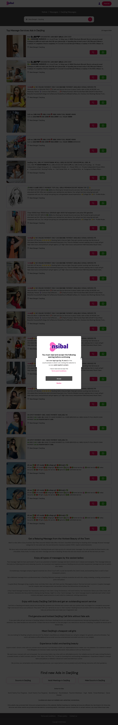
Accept (59, 378)
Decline (59, 383)
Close (81, 358)
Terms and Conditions (59, 371)
